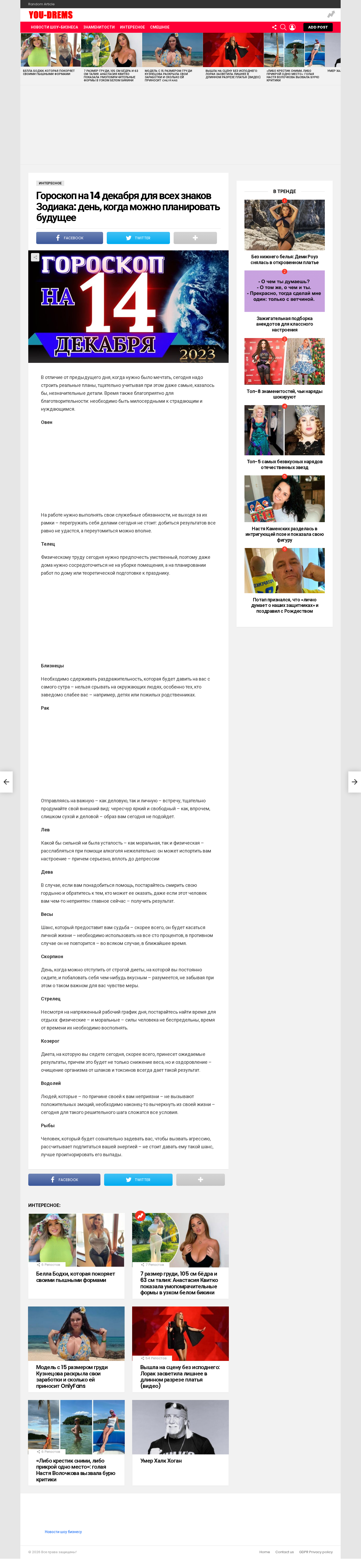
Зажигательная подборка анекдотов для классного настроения (284, 324)
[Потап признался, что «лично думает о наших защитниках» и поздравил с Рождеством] (284, 570)
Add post (318, 27)
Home (265, 1552)
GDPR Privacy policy (316, 1552)
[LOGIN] (292, 27)
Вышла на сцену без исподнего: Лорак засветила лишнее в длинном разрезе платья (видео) (233, 74)
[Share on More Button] (195, 238)
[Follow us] (274, 27)
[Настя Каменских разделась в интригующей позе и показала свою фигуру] (284, 498)
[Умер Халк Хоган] (180, 1427)
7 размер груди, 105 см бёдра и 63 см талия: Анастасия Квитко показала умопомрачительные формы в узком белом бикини (111, 75)
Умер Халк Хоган (161, 1460)
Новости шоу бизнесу (63, 1532)
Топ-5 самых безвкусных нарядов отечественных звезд (285, 464)
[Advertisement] (180, 125)
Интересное (132, 27)
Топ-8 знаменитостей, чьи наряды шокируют (284, 394)
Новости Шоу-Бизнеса (54, 27)
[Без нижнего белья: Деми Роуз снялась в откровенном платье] (284, 225)
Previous (23, 59)
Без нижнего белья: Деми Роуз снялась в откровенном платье (284, 259)
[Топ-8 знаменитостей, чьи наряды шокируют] (284, 361)
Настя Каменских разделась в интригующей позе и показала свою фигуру (285, 534)
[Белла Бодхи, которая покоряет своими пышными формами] (50, 50)
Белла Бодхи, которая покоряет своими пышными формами (49, 72)
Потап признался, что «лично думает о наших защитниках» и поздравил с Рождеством (284, 605)
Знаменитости (99, 27)
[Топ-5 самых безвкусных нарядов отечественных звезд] (284, 430)
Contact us (284, 1552)
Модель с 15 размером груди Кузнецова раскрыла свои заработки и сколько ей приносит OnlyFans (168, 75)
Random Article (41, 4)
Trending (331, 15)
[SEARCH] (283, 27)
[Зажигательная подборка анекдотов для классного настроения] (284, 291)
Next (338, 59)
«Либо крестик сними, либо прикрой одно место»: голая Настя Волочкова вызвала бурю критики (293, 75)
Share (35, 257)
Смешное (159, 27)
